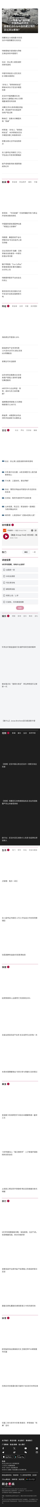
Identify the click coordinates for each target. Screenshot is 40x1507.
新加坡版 (14, 742)
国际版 (13, 751)
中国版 (13, 761)
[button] (20, 742)
